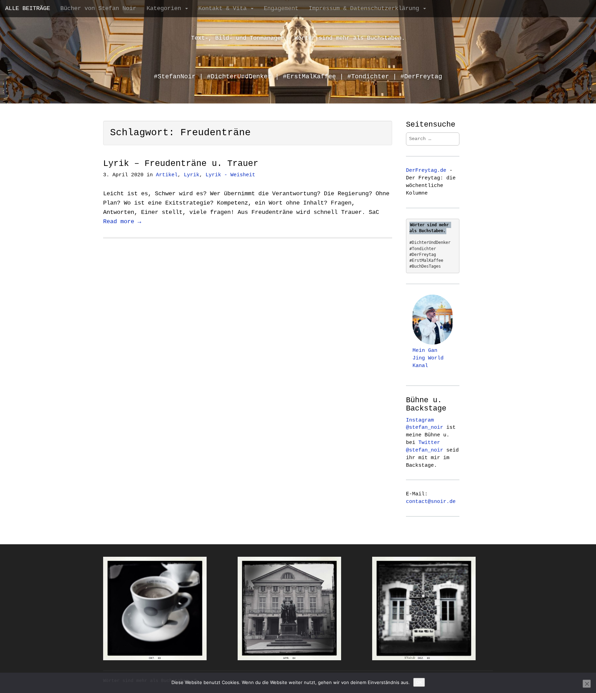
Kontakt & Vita (224, 8)
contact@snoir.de (431, 501)
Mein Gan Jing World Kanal (428, 358)
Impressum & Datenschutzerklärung (366, 8)
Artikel (167, 175)
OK (419, 682)
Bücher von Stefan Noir (98, 8)
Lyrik (191, 175)
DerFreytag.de (426, 170)
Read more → (122, 221)
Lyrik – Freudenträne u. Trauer (180, 164)
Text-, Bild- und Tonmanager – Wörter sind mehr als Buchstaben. (298, 38)
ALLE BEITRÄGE (27, 8)
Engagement (281, 8)
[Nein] (587, 684)
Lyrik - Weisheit (230, 175)
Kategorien (166, 8)
